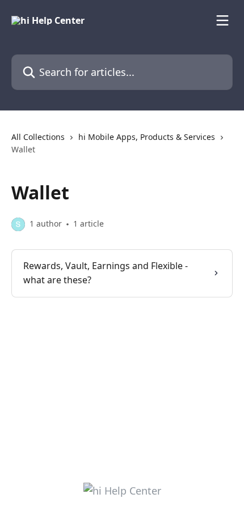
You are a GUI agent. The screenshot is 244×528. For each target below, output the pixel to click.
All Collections (38, 136)
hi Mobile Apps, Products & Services (146, 136)
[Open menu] (222, 20)
